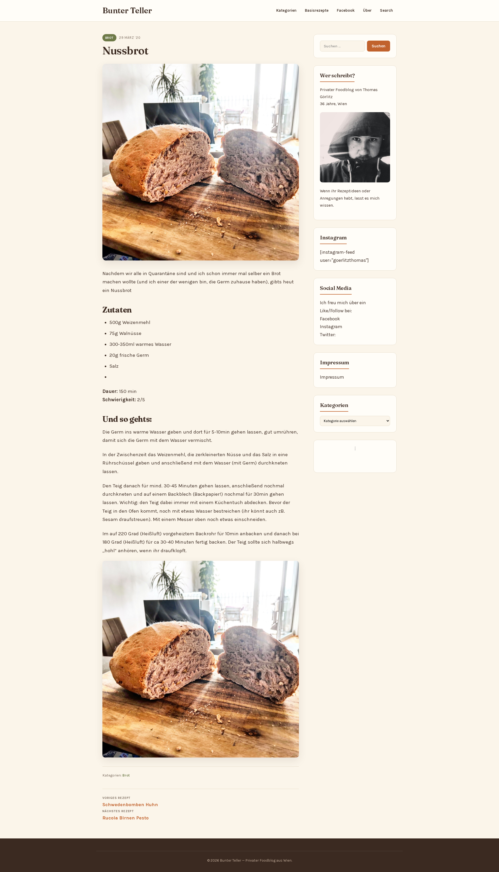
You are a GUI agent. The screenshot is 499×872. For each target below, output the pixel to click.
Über (367, 10)
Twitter (327, 335)
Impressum (332, 377)
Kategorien (286, 10)
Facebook (346, 10)
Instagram (331, 326)
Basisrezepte (317, 10)
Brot (109, 38)
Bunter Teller (127, 10)
